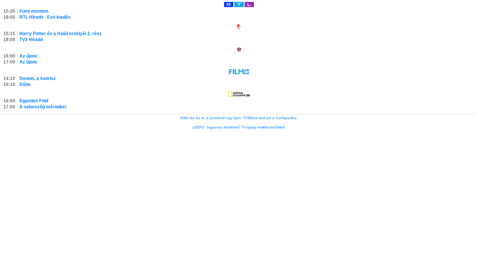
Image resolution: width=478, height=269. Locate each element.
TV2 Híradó (31, 39)
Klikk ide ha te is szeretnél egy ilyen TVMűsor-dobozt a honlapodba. (239, 118)
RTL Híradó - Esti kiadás (45, 17)
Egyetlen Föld (33, 100)
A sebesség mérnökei (42, 106)
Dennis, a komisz (37, 78)
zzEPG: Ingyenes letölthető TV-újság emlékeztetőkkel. (239, 127)
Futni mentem (34, 11)
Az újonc (28, 56)
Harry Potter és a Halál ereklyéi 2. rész (60, 33)
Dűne (25, 84)
